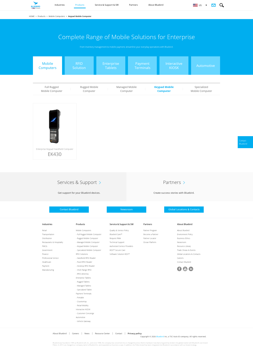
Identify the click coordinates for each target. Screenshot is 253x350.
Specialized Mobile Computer (201, 89)
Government (47, 250)
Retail (44, 230)
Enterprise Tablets (83, 278)
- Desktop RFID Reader (85, 266)
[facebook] (179, 269)
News (86, 333)
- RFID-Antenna (82, 274)
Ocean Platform (149, 242)
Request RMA (115, 238)
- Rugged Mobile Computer (87, 238)
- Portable (80, 297)
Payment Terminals (83, 293)
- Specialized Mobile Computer (88, 250)
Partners (147, 224)
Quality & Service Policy (119, 230)
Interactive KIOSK (83, 309)
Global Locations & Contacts (188, 254)
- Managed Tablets (83, 285)
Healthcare (46, 262)
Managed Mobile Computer (126, 89)
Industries (47, 224)
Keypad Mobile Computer (164, 89)
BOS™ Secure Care (117, 250)
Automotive (80, 317)
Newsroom (181, 242)
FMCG (44, 246)
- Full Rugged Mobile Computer (88, 234)
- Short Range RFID (83, 270)
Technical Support (117, 242)
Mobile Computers (57, 16)
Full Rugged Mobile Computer (51, 89)
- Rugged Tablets (83, 281)
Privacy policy (135, 333)
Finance (45, 254)
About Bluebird (184, 224)
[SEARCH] (221, 5)
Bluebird (160, 336)
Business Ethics (183, 238)
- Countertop (81, 301)
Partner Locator (149, 238)
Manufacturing (48, 270)
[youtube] (185, 269)
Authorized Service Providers (121, 246)
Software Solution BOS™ (120, 254)
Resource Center (102, 333)
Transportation (48, 234)
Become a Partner (150, 234)
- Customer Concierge (85, 313)
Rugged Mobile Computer (89, 89)
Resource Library (184, 246)
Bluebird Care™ (116, 234)
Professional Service (50, 258)
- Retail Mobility (82, 305)
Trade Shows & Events (186, 250)
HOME (32, 16)
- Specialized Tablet (84, 289)
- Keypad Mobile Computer (87, 246)
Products (41, 16)
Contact (118, 333)
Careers (180, 258)
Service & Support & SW (121, 224)
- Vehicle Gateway (83, 321)
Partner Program (150, 230)
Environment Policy (185, 234)
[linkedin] (191, 269)
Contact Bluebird (184, 262)
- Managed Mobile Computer (87, 242)
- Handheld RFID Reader (86, 258)
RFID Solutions (82, 254)
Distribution (47, 238)
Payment (45, 266)
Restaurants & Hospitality (52, 242)
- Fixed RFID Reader (84, 262)
